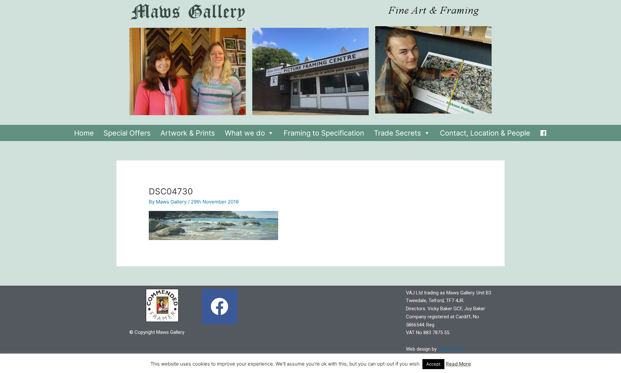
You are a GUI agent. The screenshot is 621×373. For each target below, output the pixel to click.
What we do (245, 133)
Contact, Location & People (485, 133)
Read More (458, 364)
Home (84, 133)
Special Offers (127, 133)
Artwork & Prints (187, 133)
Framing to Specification (324, 133)
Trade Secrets (397, 133)
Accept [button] (433, 364)
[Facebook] (543, 131)
